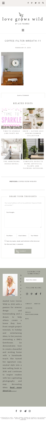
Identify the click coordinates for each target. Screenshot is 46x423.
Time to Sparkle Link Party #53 (11, 132)
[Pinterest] (32, 3)
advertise (28, 308)
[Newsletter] (35, 3)
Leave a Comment (23, 95)
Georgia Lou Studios (38, 417)
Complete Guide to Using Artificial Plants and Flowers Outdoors (33, 165)
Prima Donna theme (21, 417)
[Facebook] (28, 3)
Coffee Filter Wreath (27, 181)
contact (28, 303)
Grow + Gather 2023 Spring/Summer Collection (33, 133)
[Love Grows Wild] (23, 18)
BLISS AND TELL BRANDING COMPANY (32, 419)
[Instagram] (39, 3)
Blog (27, 318)
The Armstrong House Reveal (12, 162)
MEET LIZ (37, 303)
